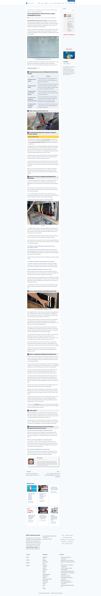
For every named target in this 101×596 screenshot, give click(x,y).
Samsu (62, 580)
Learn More (69, 30)
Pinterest (28, 562)
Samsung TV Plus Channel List (67, 560)
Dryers (44, 563)
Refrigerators (39, 11)
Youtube (27, 559)
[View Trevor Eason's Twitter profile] (35, 460)
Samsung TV (45, 580)
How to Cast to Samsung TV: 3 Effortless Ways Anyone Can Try (32, 473)
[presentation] (32, 488)
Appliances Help (64, 539)
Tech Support (70, 541)
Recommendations (46, 574)
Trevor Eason (32, 17)
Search (64, 8)
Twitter (27, 557)
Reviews (44, 577)
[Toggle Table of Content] (38, 68)
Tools (51, 3)
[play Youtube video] (43, 121)
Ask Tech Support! (57, 3)
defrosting (37, 404)
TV (43, 586)
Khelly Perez (31, 501)
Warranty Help (71, 539)
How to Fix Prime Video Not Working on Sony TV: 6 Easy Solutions (42, 496)
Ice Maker (45, 566)
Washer (44, 588)
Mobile (44, 571)
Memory (44, 568)
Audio (44, 558)
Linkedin (27, 565)
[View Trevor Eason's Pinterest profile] (35, 464)
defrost (30, 146)
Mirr (62, 582)
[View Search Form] (74, 3)
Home (39, 3)
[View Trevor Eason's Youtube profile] (35, 462)
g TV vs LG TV (67, 580)
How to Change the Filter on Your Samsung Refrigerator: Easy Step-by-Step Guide (52, 474)
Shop (63, 3)
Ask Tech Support (71, 0)
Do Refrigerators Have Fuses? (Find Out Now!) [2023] (54, 488)
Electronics (45, 565)
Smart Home (45, 582)
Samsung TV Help (69, 535)
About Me (69, 28)
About (63, 543)
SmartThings (64, 541)
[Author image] (27, 17)
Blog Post (31, 9)
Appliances (34, 11)
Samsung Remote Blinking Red (67, 571)
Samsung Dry (64, 585)
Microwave (45, 569)
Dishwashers (45, 561)
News (42, 3)
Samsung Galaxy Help (67, 537)
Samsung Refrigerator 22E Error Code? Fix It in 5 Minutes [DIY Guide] (54, 517)
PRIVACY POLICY (69, 543)
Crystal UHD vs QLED (65, 575)
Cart (66, 3)
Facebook (28, 554)
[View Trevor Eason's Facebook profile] (35, 458)
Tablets (44, 583)
